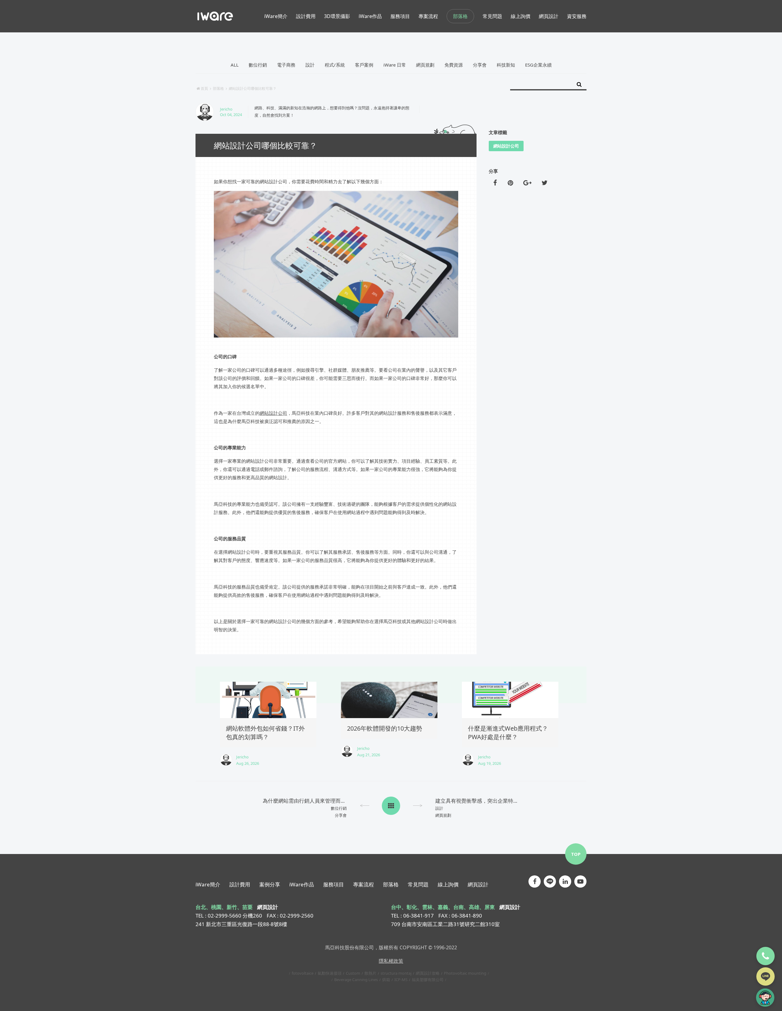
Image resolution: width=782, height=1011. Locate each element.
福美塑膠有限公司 (428, 979)
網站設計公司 (273, 413)
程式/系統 (335, 65)
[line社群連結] (550, 881)
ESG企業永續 (538, 65)
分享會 (480, 65)
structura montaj (396, 973)
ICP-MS (400, 979)
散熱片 (370, 973)
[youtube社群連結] (580, 881)
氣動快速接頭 (330, 973)
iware (215, 16)
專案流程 (363, 884)
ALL (235, 65)
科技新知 (506, 65)
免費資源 (453, 65)
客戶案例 (364, 65)
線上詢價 (448, 884)
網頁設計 (478, 884)
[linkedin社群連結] (565, 881)
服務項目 (333, 884)
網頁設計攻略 (428, 973)
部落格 (460, 16)
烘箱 (386, 979)
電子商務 (286, 65)
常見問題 (418, 884)
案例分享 (269, 884)
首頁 (204, 88)
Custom (353, 973)
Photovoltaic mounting (465, 973)
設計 (310, 65)
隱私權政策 (391, 961)
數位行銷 (258, 65)
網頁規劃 (425, 65)
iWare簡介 (208, 884)
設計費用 (239, 884)
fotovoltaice (302, 973)
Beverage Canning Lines (356, 979)
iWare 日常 (394, 65)
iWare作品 (301, 884)
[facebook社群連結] (534, 881)
